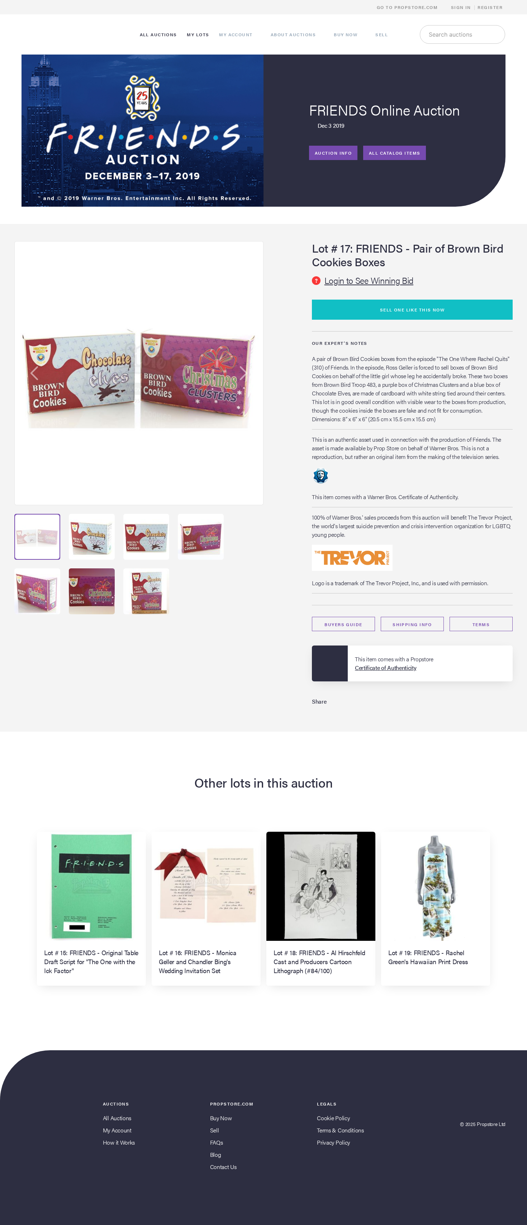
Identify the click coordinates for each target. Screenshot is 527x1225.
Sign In (461, 7)
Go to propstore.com (408, 7)
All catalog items (394, 153)
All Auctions (117, 1117)
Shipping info (412, 624)
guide (343, 624)
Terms (481, 624)
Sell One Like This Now (412, 309)
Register (490, 7)
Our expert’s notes (339, 343)
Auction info (333, 153)
